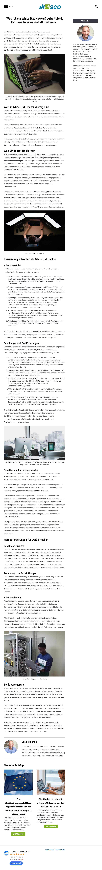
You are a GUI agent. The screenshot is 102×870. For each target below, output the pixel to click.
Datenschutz (60, 850)
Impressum (49, 850)
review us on (15, 863)
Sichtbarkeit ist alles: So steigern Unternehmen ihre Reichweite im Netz (51, 803)
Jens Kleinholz (29, 741)
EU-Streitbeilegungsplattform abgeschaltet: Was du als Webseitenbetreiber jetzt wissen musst (18, 806)
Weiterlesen (18, 834)
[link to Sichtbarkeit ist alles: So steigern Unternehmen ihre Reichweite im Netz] (51, 782)
